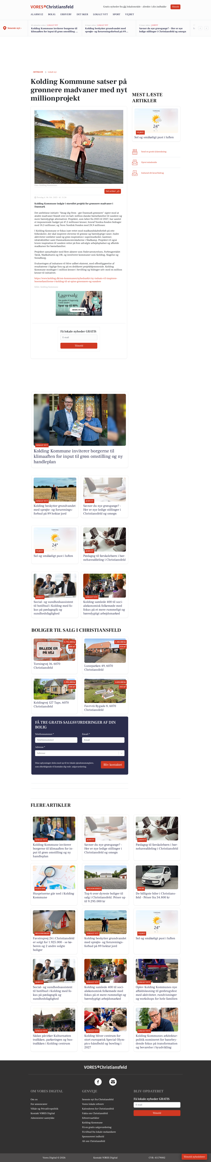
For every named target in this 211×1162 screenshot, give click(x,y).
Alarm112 (37, 14)
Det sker (82, 14)
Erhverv (66, 14)
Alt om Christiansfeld (93, 1141)
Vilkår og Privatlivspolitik (44, 1108)
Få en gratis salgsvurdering (97, 1127)
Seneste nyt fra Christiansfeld (98, 1099)
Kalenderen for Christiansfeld (98, 1108)
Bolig (51, 14)
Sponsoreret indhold (93, 1136)
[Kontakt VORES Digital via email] (113, 1082)
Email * (86, 734)
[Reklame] (79, 303)
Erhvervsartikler (90, 1118)
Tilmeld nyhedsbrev (194, 1156)
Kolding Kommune (92, 1122)
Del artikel (111, 191)
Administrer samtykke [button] (42, 1118)
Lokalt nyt (100, 14)
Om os (34, 1099)
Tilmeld (175, 6)
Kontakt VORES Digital (43, 1113)
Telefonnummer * (44, 734)
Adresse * (40, 747)
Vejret (129, 14)
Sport (116, 14)
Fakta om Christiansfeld (95, 1113)
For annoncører (39, 1104)
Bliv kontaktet (112, 765)
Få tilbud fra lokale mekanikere (99, 1131)
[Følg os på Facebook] (98, 1082)
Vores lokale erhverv (93, 1104)
